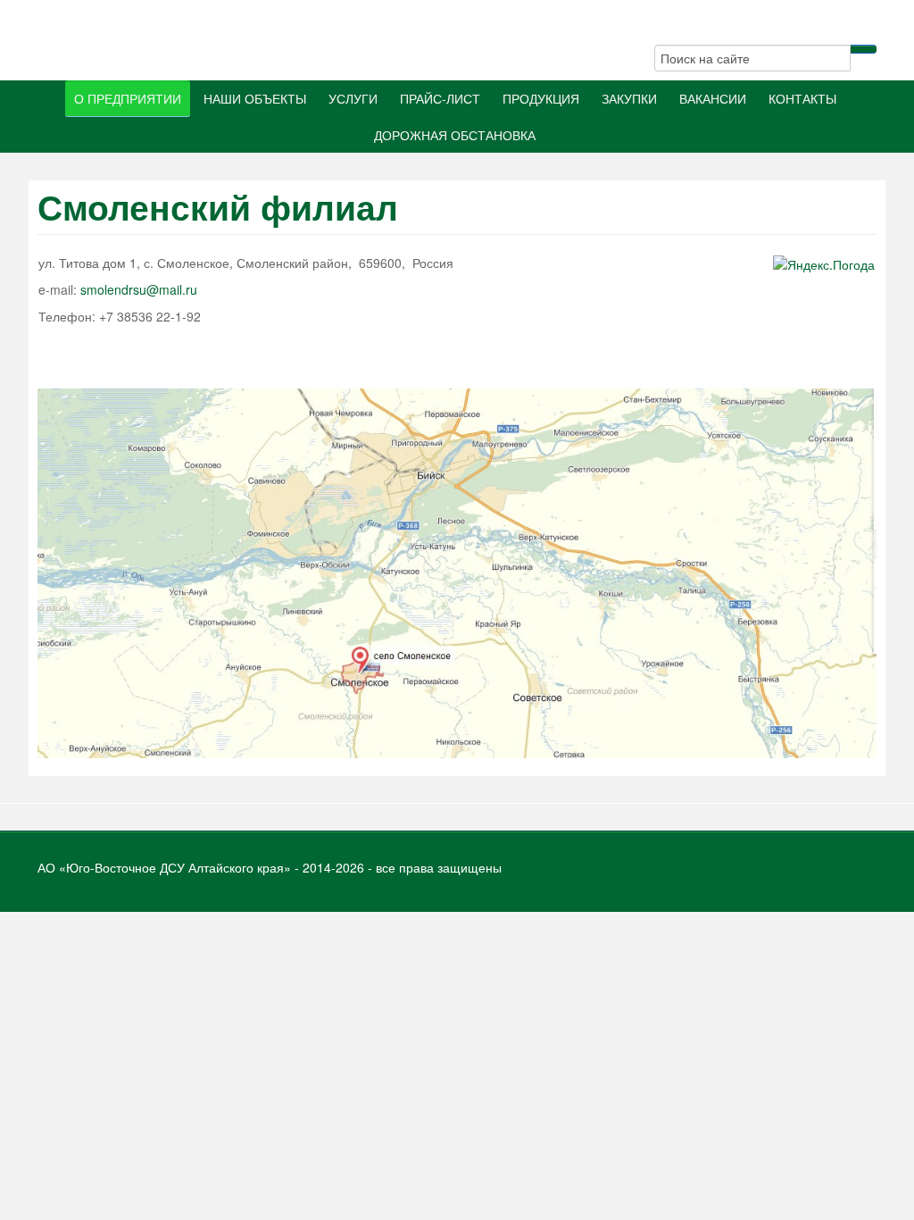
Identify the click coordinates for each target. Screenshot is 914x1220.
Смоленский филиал (217, 206)
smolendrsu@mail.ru (138, 289)
